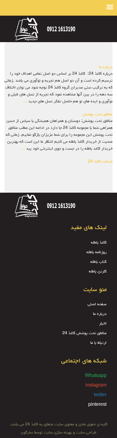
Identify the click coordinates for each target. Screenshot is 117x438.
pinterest (97, 404)
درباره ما (105, 67)
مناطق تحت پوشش (97, 114)
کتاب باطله (98, 261)
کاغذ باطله (98, 242)
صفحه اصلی (97, 304)
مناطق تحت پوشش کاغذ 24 (84, 333)
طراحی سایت (85, 432)
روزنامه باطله (96, 252)
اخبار (102, 323)
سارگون (27, 432)
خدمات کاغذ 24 (100, 161)
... (25, 101)
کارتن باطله (97, 271)
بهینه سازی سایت (58, 432)
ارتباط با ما (98, 342)
